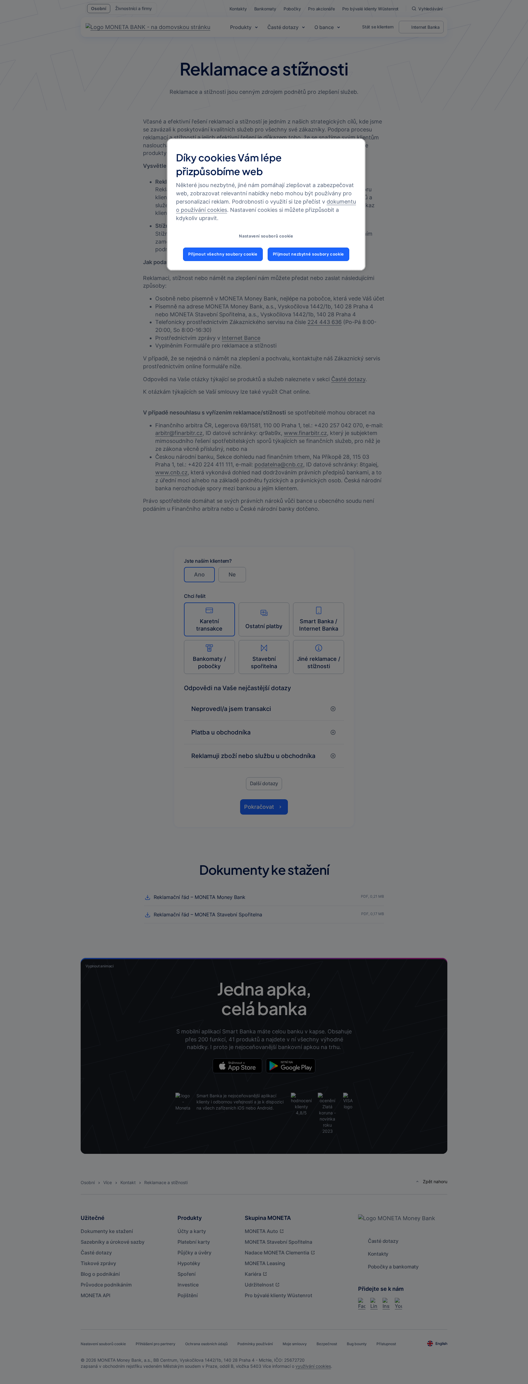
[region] (266, 204)
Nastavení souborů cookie (266, 236)
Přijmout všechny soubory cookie (223, 254)
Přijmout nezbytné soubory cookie (308, 254)
